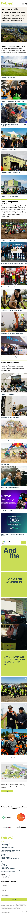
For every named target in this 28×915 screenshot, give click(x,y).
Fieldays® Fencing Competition (11, 310)
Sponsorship (4, 854)
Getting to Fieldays (5, 843)
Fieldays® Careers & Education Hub (13, 101)
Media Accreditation (6, 855)
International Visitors (6, 845)
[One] (7, 817)
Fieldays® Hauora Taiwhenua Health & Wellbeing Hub (13, 125)
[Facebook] (2, 876)
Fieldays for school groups (7, 847)
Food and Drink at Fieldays (10, 487)
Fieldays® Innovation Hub (9, 196)
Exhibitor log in (4, 853)
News (2, 861)
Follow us (24, 542)
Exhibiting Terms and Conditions (9, 865)
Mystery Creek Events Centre (8, 871)
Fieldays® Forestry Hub (8, 149)
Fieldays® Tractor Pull (8, 240)
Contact (3, 864)
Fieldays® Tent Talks (8, 394)
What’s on (3, 841)
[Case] (7, 827)
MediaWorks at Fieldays (9, 511)
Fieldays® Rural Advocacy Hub (11, 172)
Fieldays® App (4, 844)
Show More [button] (14, 757)
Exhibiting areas (7, 791)
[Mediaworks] (21, 827)
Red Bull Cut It (5, 464)
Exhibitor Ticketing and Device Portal (10, 858)
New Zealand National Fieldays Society (10, 870)
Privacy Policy (4, 867)
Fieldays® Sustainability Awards (11, 357)
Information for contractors (7, 851)
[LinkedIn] (9, 876)
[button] (14, 558)
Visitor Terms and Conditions (8, 868)
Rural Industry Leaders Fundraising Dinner (12, 535)
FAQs (2, 863)
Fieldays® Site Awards (8, 287)
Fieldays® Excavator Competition (12, 333)
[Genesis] (21, 817)
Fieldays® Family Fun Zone (10, 417)
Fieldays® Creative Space (9, 441)
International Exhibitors (6, 857)
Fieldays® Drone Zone (8, 77)
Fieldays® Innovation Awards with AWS (14, 263)
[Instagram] (6, 876)
